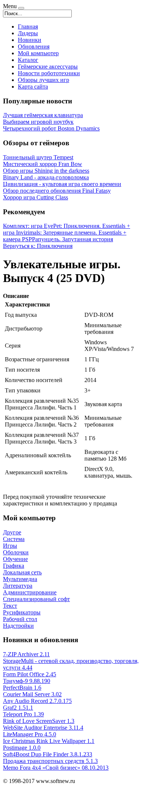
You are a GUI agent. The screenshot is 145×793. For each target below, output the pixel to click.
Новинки (29, 40)
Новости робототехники (49, 73)
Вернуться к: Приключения (37, 246)
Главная (28, 26)
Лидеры (28, 33)
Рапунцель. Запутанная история (72, 239)
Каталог (28, 60)
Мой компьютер (38, 53)
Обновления (33, 46)
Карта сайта (33, 86)
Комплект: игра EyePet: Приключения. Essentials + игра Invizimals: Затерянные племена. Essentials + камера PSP (66, 232)
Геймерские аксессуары (48, 66)
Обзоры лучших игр (43, 80)
